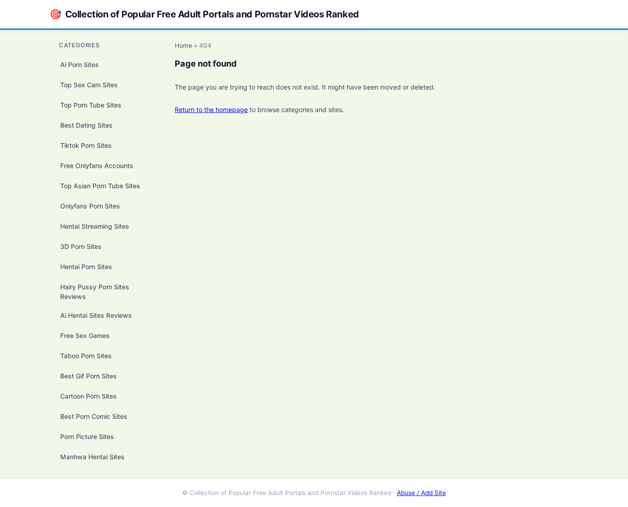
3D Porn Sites (81, 246)
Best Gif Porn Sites (88, 376)
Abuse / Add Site (421, 492)
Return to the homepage (211, 109)
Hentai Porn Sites (86, 266)
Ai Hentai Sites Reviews (96, 315)
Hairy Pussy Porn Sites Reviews (94, 291)
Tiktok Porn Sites (86, 145)
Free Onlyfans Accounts (96, 165)
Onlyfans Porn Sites (90, 206)
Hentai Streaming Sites (94, 226)
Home (183, 45)
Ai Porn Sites (79, 64)
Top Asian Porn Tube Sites (100, 186)
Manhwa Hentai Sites (92, 457)
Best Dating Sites (86, 125)
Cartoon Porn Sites (88, 396)
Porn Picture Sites (87, 436)
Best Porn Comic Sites (93, 416)
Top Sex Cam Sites (89, 85)
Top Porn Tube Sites (90, 105)
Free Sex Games (85, 335)
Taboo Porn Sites (86, 356)
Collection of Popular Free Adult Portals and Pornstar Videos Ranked (204, 14)
